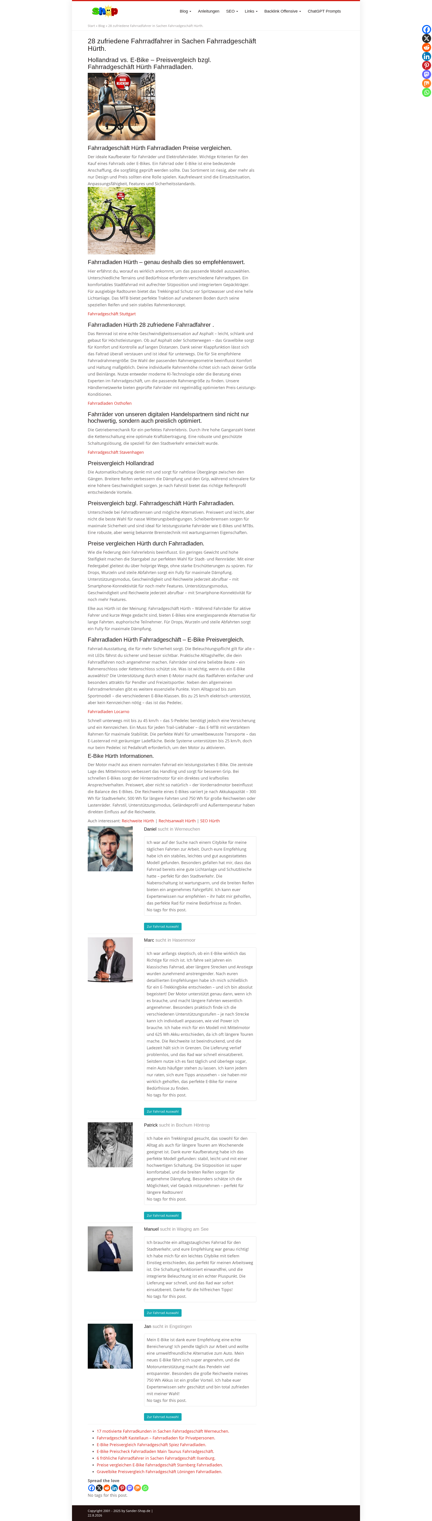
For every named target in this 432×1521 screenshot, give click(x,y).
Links (250, 11)
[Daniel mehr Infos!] (110, 848)
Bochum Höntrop (193, 1125)
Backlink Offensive (281, 11)
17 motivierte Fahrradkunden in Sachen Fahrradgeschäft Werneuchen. (163, 1431)
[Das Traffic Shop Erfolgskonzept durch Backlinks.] (105, 11)
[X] (99, 1488)
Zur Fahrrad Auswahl (163, 926)
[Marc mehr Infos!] (110, 959)
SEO (231, 11)
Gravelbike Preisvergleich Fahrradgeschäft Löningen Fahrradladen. (159, 1471)
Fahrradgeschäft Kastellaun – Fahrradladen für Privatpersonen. (156, 1438)
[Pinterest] (122, 1488)
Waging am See (193, 1229)
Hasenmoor (184, 940)
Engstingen (180, 1326)
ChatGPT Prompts (324, 11)
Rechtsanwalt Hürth (177, 820)
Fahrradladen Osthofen (110, 403)
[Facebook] (91, 1488)
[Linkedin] (114, 1488)
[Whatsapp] (145, 1488)
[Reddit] (107, 1488)
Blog (184, 11)
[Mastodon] (129, 1488)
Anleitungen (208, 11)
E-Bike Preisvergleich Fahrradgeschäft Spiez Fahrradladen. (151, 1444)
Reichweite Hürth (138, 820)
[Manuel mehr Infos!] (110, 1248)
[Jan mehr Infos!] (110, 1346)
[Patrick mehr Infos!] (110, 1144)
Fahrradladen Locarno (108, 711)
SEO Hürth (210, 820)
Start (91, 26)
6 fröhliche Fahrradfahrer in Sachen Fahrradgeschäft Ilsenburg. (156, 1458)
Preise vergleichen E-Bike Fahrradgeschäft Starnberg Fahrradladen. (160, 1465)
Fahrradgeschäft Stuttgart (112, 313)
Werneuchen (187, 829)
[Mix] (137, 1488)
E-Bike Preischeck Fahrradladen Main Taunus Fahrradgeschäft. (155, 1451)
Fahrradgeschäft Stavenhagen (116, 452)
